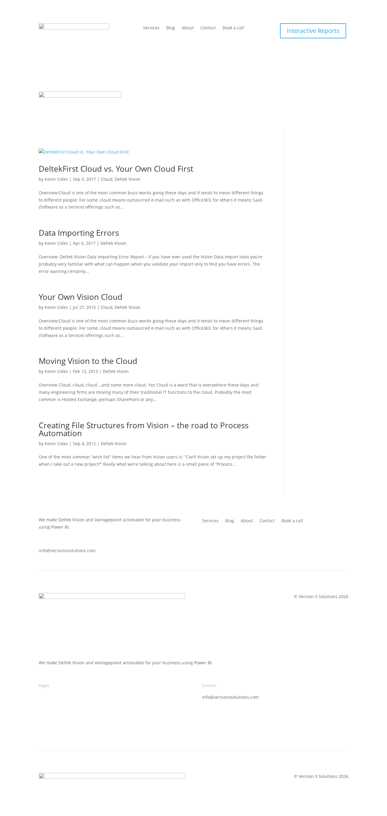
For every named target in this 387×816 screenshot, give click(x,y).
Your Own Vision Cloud (80, 296)
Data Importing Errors (79, 232)
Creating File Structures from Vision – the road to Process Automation (144, 429)
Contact (208, 28)
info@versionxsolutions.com (67, 551)
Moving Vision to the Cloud (88, 360)
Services (151, 28)
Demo (44, 697)
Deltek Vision (128, 179)
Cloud (106, 179)
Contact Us (337, 96)
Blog (170, 28)
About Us (310, 96)
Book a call (233, 28)
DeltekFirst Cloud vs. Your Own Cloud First (116, 168)
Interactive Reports (313, 31)
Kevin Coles (56, 179)
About (188, 28)
